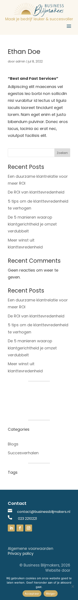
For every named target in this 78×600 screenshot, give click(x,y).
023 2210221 (27, 518)
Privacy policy (21, 553)
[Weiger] (72, 586)
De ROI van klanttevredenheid (36, 192)
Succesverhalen (23, 453)
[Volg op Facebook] (19, 528)
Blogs (13, 444)
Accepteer (32, 593)
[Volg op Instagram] (28, 528)
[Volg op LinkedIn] (11, 528)
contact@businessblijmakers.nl (43, 511)
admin (20, 61)
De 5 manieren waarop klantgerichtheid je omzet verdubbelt (32, 224)
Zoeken (62, 153)
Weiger (50, 593)
